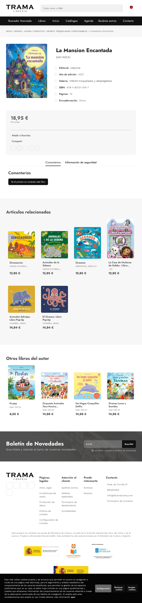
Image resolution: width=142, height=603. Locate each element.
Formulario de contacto (120, 501)
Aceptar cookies (132, 588)
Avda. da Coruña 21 (117, 484)
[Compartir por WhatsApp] (25, 147)
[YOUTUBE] (24, 485)
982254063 (113, 490)
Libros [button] (41, 21)
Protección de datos (46, 504)
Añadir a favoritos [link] (21, 135)
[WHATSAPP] (31, 485)
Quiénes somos (107, 21)
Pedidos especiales (67, 495)
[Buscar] (118, 8)
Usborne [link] (75, 67)
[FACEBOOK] (9, 485)
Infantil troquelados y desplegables (67, 31)
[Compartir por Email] (31, 147)
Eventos (88, 493)
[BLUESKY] (9, 492)
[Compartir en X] (19, 147)
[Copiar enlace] (37, 147)
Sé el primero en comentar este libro (28, 181)
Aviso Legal (45, 487)
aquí (73, 597)
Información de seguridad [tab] (81, 162)
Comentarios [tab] (53, 162)
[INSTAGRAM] (16, 485)
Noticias (88, 487)
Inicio (9, 31)
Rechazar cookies (118, 588)
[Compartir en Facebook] (13, 147)
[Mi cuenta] (133, 8)
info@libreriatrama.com (120, 495)
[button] (130, 8)
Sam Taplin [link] (63, 57)
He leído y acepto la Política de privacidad (115, 450)
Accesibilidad (69, 511)
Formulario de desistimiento (69, 504)
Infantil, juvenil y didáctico (29, 31)
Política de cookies (45, 513)
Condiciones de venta (47, 495)
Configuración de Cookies (48, 522)
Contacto (128, 21)
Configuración (103, 588)
